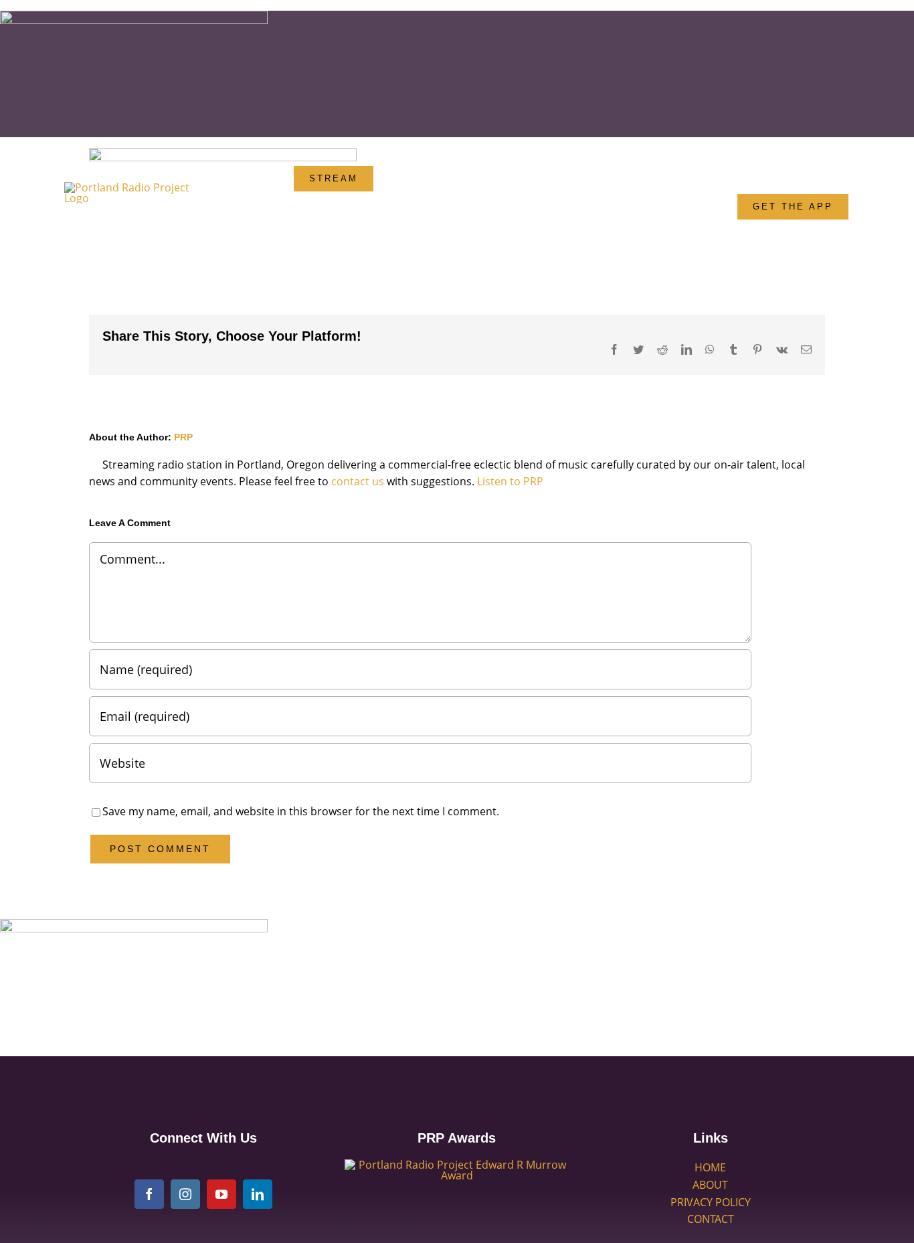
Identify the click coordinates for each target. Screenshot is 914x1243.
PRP (183, 437)
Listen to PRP (510, 481)
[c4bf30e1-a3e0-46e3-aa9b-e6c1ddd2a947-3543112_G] (457, 1164)
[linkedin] (257, 1194)
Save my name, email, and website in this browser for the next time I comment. (300, 811)
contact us (357, 481)
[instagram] (185, 1194)
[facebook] (149, 1194)
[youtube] (221, 1194)
